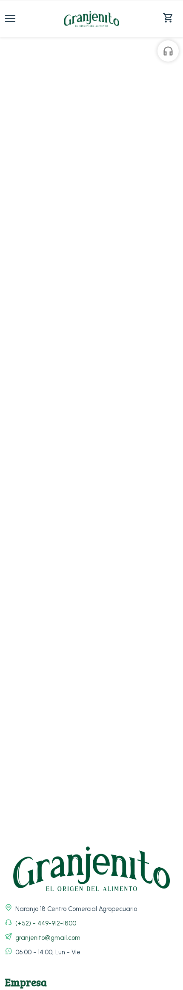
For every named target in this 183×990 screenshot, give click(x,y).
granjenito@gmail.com (47, 938)
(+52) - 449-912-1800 (45, 923)
